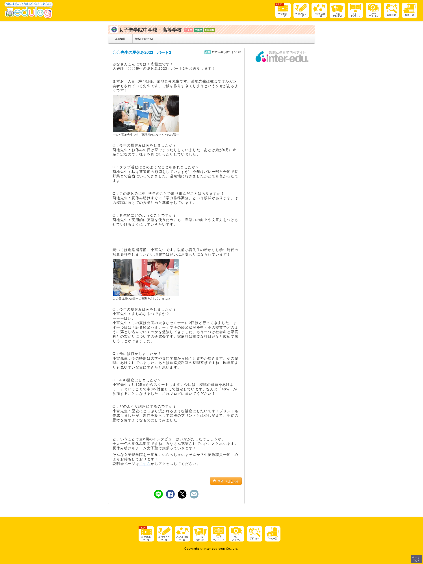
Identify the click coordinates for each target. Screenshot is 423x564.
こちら (145, 463)
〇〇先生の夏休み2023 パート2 (142, 52)
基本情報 (120, 39)
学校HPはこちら (145, 39)
